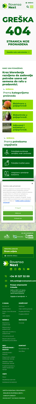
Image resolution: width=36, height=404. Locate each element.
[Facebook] (19, 269)
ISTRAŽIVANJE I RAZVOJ (7, 353)
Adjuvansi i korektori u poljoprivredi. (9, 332)
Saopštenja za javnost (8, 379)
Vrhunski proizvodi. (8, 336)
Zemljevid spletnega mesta (13, 393)
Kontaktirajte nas (24, 348)
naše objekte (6, 316)
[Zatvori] (32, 183)
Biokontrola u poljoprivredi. (6, 328)
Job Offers (22, 351)
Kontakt (22, 345)
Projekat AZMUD (24, 314)
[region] (18, 202)
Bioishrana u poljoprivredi (6, 323)
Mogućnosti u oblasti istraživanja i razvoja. (8, 358)
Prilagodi (18, 208)
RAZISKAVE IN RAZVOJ (9, 382)
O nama (5, 303)
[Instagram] (15, 269)
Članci (4, 377)
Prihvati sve (18, 218)
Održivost (23, 303)
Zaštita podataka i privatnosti (14, 390)
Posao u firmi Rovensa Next (9, 312)
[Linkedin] (11, 269)
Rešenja (5, 320)
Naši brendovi (6, 309)
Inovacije (23, 320)
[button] (27, 6)
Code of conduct (9, 395)
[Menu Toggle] (32, 7)
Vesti (4, 374)
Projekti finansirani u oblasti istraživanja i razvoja (8, 367)
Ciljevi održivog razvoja (25, 309)
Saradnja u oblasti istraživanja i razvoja (8, 362)
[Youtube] (28, 269)
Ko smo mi (5, 306)
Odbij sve (18, 213)
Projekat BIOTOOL (24, 311)
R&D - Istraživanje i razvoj (8, 347)
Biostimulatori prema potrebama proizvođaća (9, 339)
